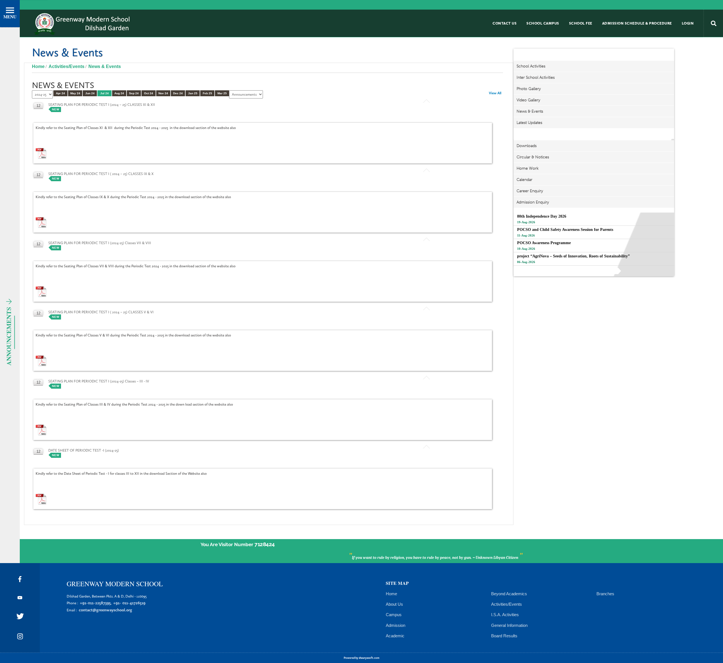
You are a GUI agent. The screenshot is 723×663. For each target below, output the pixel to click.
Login (688, 23)
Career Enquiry (530, 191)
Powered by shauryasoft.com (361, 658)
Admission (395, 625)
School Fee (580, 23)
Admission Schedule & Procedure (637, 23)
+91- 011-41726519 (129, 602)
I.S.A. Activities (505, 614)
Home (38, 66)
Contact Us (505, 23)
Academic (395, 636)
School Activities (531, 66)
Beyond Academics (509, 594)
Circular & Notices (533, 157)
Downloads (527, 145)
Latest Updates (529, 122)
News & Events (530, 111)
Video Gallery (528, 100)
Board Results (504, 636)
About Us (394, 604)
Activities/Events (506, 604)
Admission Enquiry (533, 202)
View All (495, 93)
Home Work (528, 168)
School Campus (542, 23)
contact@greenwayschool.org (105, 609)
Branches (605, 594)
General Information (509, 625)
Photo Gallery (529, 88)
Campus (394, 614)
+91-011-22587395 (95, 602)
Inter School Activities (536, 77)
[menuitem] (505, 23)
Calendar (524, 179)
